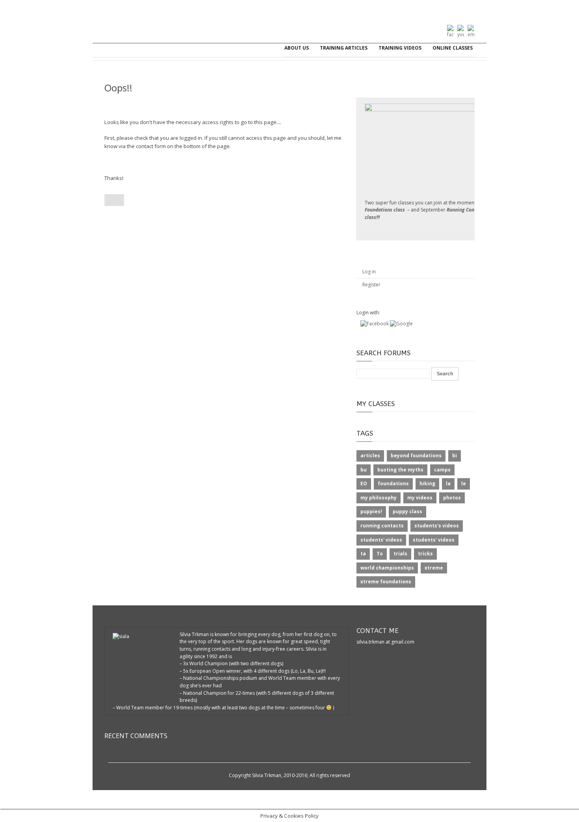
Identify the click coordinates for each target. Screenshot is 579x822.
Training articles (343, 48)
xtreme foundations (385, 581)
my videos (419, 497)
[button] (375, 323)
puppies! (371, 511)
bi (454, 455)
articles (370, 455)
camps (442, 469)
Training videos (400, 48)
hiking (427, 483)
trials (400, 553)
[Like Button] (114, 200)
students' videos (381, 539)
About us (296, 48)
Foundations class (385, 209)
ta (363, 553)
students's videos (436, 525)
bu (363, 469)
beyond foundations (416, 455)
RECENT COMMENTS (135, 735)
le (463, 483)
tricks (425, 553)
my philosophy (378, 497)
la (448, 483)
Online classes (452, 48)
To (380, 553)
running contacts (382, 525)
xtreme (434, 567)
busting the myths (400, 469)
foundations (393, 483)
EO (363, 483)
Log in (369, 271)
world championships (387, 567)
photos (452, 497)
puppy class (407, 511)
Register (371, 284)
